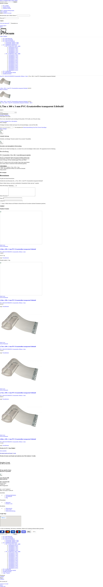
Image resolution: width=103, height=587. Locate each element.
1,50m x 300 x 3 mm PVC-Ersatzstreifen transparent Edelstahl (14, 88)
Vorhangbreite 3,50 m (13, 67)
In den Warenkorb (4, 113)
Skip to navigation (4, 0)
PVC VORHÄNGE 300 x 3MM (13, 53)
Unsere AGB (8, 509)
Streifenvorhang (6, 7)
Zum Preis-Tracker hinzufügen (39, 127)
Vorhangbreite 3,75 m (13, 68)
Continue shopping (4, 121)
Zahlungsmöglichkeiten (11, 495)
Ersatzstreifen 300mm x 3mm (12, 43)
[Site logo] (7, 10)
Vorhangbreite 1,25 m (13, 56)
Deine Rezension (4, 195)
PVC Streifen (6, 5)
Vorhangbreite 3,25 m (13, 66)
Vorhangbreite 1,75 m (13, 58)
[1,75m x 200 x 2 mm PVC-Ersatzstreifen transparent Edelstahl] (21, 341)
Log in (2, 20)
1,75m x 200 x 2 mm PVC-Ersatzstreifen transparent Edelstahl (18, 346)
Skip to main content (12, 0)
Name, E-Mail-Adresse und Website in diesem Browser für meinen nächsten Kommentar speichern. (24, 203)
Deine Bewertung (4, 185)
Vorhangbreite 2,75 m (13, 63)
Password (2, 18)
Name (2, 198)
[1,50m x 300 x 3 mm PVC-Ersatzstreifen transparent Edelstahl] (21, 295)
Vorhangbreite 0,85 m (13, 47)
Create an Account (7, 13)
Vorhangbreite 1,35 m (13, 51)
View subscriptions (13, 121)
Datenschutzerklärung (28, 127)
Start (1, 76)
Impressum (8, 502)
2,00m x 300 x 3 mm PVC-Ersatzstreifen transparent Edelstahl (14, 101)
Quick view (2, 245)
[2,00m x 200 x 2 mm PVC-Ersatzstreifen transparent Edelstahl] (21, 433)
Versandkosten (5, 257)
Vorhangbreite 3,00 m (13, 65)
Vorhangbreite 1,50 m (13, 52)
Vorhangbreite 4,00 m (13, 70)
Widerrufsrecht (9, 508)
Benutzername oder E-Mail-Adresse (8, 15)
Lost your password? (4, 23)
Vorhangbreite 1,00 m (13, 48)
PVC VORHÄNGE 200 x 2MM (13, 46)
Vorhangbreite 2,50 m (13, 62)
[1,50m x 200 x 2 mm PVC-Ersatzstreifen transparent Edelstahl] (21, 244)
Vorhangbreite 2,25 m (13, 61)
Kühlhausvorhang (7, 8)
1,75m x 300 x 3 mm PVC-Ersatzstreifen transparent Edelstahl (18, 392)
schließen (2, 576)
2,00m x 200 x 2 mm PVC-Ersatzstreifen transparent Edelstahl (18, 439)
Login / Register (6, 573)
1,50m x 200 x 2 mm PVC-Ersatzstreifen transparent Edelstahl (18, 249)
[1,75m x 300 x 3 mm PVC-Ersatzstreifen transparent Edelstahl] (21, 387)
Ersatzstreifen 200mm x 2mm (12, 42)
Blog (7, 497)
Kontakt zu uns (9, 503)
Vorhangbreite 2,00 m (13, 60)
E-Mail (2, 200)
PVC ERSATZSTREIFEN (8, 76)
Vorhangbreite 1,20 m (13, 50)
